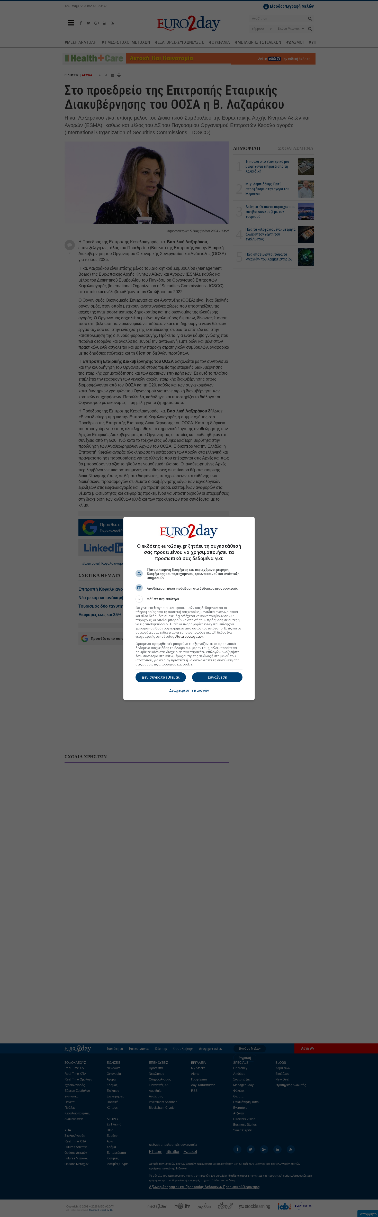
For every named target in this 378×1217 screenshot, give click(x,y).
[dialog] (189, 608)
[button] (189, 599)
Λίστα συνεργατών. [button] (189, 636)
